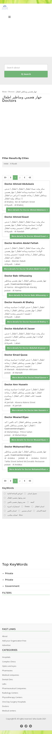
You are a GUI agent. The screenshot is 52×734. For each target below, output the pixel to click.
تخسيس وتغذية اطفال (13, 228)
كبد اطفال (8, 257)
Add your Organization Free (14, 640)
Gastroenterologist (20, 284)
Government (12, 586)
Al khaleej (18, 205)
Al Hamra (17, 290)
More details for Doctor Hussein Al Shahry (26, 321)
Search (27, 74)
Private (9, 573)
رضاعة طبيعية (26, 195)
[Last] (30, 177)
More (21, 515)
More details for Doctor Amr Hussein (29, 410)
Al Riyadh (13, 164)
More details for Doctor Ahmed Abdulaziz (27, 210)
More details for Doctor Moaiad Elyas (29, 440)
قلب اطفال (29, 396)
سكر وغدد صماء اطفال (35, 189)
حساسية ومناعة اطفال (25, 192)
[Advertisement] (26, 31)
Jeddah (6, 164)
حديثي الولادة (24, 307)
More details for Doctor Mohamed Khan (27, 469)
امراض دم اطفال (11, 195)
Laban (17, 264)
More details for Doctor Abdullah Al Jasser (26, 348)
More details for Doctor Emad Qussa (29, 377)
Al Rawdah (19, 231)
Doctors (11, 92)
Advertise (6, 645)
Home (4, 92)
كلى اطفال (18, 396)
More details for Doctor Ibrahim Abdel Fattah (25, 269)
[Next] (24, 177)
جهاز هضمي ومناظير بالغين (15, 425)
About (4, 636)
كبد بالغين (12, 422)
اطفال (21, 189)
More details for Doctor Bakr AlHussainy (27, 295)
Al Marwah (18, 372)
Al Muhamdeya (20, 435)
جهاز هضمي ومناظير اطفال (26, 92)
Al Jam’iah (17, 405)
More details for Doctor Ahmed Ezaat (29, 236)
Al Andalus (17, 464)
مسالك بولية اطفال (13, 198)
